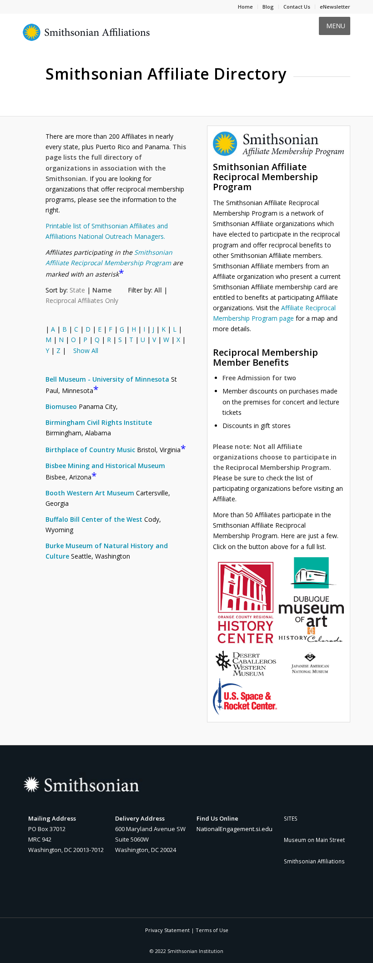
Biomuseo (61, 406)
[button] (335, 26)
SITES (290, 818)
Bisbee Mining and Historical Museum (105, 465)
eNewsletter (335, 6)
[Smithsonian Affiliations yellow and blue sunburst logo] (86, 37)
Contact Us (296, 6)
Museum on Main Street (314, 839)
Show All (85, 350)
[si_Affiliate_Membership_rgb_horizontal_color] (278, 144)
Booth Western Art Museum (89, 493)
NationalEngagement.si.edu (234, 829)
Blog (268, 6)
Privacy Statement (167, 930)
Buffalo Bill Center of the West (93, 519)
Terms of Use (212, 930)
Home (245, 6)
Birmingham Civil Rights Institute (98, 422)
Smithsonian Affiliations (314, 861)
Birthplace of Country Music (90, 449)
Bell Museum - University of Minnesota (107, 379)
